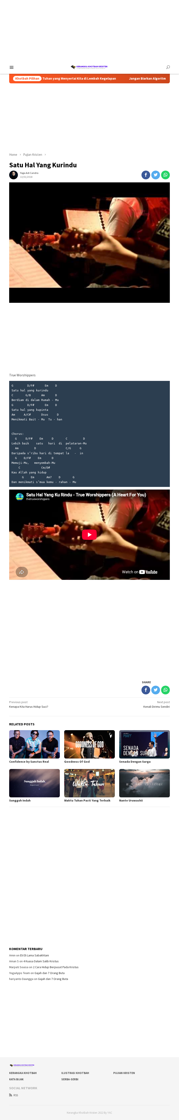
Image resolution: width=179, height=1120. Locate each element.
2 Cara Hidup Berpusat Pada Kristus (56, 967)
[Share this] (145, 175)
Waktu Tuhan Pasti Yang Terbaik (87, 800)
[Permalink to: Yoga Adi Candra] (13, 175)
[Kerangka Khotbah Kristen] (89, 67)
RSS (16, 1095)
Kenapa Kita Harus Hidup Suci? (28, 704)
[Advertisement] (89, 30)
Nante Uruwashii (131, 800)
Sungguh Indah (20, 800)
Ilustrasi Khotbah (75, 1073)
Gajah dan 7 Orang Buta (49, 973)
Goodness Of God (77, 762)
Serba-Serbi (69, 1079)
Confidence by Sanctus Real (29, 762)
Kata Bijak (16, 1079)
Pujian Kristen (124, 1073)
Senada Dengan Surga (135, 762)
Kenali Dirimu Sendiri (156, 704)
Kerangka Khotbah (23, 1073)
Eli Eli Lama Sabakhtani (34, 955)
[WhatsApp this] (165, 175)
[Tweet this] (155, 175)
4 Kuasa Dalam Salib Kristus (41, 961)
